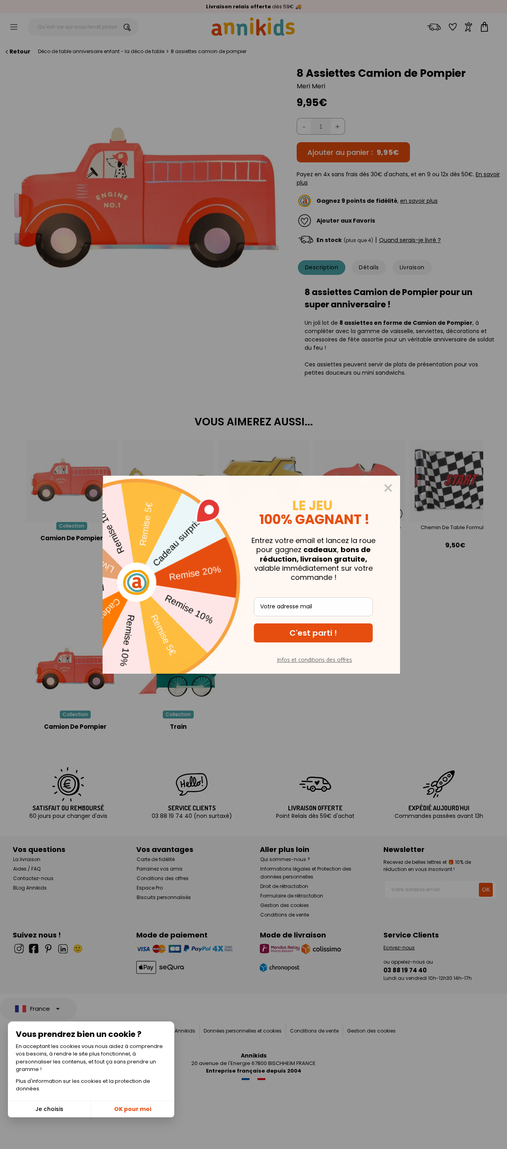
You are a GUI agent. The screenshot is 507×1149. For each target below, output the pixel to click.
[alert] (253, 575)
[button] (315, 632)
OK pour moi (132, 1109)
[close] (390, 488)
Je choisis (49, 1109)
